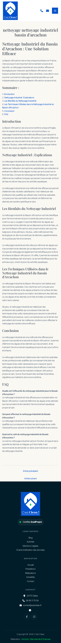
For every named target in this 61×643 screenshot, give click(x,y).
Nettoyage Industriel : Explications (19, 97)
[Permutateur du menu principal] (55, 11)
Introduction (9, 94)
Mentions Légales (30, 546)
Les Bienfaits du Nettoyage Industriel (20, 100)
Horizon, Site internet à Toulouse (36, 639)
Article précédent (30, 471)
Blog (31, 537)
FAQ (6, 114)
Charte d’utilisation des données (30, 550)
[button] (41, 10)
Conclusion (9, 111)
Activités (30, 541)
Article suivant (30, 478)
